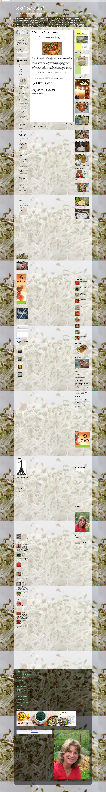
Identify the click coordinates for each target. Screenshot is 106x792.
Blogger (59, 782)
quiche (57, 78)
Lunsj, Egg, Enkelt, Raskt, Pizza (23, 22)
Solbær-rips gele (24, 620)
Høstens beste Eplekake (22, 93)
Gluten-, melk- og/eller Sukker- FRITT (45, 26)
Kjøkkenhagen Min (45, 22)
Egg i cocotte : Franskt (22, 132)
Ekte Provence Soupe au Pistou (23, 175)
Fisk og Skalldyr (52, 20)
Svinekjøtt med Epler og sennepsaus (23, 155)
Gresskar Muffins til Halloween (22, 112)
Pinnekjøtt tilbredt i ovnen (25, 593)
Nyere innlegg (34, 124)
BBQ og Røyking (32, 26)
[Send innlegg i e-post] (43, 76)
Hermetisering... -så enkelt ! (25, 563)
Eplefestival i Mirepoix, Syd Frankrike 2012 (23, 120)
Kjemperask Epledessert (23, 161)
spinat (60, 78)
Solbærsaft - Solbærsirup (24, 554)
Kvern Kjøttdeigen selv (25, 545)
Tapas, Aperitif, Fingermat (43, 24)
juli (19, 210)
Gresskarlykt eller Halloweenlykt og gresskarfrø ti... (22, 80)
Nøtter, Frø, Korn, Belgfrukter (77, 20)
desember (20, 74)
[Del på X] (47, 77)
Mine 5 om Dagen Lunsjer (23, 97)
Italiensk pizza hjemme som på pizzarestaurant (23, 107)
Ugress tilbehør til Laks (22, 150)
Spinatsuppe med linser (22, 141)
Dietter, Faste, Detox (36, 22)
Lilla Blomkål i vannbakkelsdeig (22, 192)
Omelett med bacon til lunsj (23, 159)
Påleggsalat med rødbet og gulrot (23, 114)
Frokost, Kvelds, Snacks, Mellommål (58, 22)
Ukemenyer (19, 26)
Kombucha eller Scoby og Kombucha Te (24, 612)
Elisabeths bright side (22, 356)
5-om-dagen (36, 78)
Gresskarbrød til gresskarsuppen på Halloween (22, 83)
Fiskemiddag (21, 128)
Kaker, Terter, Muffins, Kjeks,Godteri (24, 24)
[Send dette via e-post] (45, 77)
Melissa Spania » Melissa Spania (22, 345)
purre (55, 78)
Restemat (25, 26)
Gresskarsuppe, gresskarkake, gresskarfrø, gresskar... (23, 90)
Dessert (34, 24)
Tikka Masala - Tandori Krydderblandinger (84, 318)
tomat (62, 78)
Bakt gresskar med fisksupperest (22, 125)
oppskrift (46, 78)
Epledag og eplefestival (22, 145)
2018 (19, 62)
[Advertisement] (21, 399)
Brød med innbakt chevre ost (23, 137)
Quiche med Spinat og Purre (23, 187)
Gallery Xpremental (21, 371)
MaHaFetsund (20, 364)
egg (39, 78)
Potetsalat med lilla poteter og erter (23, 104)
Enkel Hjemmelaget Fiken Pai (23, 122)
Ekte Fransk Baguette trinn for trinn (25, 573)
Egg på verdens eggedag (23, 166)
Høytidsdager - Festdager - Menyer (24, 18)
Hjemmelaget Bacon (24, 535)
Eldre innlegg (69, 124)
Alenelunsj (20, 194)
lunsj (43, 78)
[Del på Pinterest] (49, 77)
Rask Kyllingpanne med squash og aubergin (23, 148)
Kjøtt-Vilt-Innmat (35, 20)
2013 (19, 71)
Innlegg (78, 469)
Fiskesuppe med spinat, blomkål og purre (22, 135)
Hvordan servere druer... (23, 173)
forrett (41, 78)
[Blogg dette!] (46, 77)
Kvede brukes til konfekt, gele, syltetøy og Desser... (23, 157)
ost (48, 78)
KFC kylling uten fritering (23, 205)
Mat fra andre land (80, 24)
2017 (19, 64)
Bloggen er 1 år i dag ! (22, 190)
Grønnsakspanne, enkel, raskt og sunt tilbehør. (23, 109)
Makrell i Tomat (21, 198)
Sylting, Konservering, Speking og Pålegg (71, 18)
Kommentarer (79, 471)
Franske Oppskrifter (71, 24)
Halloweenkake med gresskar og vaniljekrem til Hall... (23, 87)
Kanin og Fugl (43, 20)
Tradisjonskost (20, 348)
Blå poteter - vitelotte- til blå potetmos (23, 171)
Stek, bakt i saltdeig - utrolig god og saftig (23, 131)
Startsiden (52, 124)
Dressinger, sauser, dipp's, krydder (58, 24)
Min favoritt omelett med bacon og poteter (23, 117)
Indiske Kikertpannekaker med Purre (23, 101)
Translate (24, 53)
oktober (20, 77)
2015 (19, 67)
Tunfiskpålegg (21, 200)
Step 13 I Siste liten (83, 336)
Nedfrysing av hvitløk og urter (23, 197)
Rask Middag (21, 202)
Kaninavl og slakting (83, 324)
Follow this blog (34, 732)
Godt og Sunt (29, 8)
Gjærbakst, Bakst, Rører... (73, 22)
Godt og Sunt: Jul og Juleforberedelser (21, 39)
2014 (19, 69)
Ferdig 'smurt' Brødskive (23, 203)
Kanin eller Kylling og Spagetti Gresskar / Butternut (22, 178)
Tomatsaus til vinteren (84, 311)
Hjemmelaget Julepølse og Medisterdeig (24, 583)
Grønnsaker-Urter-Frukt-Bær (63, 20)
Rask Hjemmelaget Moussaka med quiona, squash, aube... (23, 181)
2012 (19, 72)
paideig (52, 78)
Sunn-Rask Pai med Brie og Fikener (23, 185)
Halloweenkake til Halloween (22, 96)
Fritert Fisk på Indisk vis (23, 99)
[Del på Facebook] (48, 77)
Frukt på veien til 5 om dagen (22, 168)
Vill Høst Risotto (21, 188)
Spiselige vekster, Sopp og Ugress (23, 20)
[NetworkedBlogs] (34, 731)
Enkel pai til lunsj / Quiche (23, 138)
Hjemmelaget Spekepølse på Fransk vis (84, 306)
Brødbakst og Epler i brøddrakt (22, 152)
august (20, 208)
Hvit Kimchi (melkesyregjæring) (83, 294)
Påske (34, 18)
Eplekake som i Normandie (23, 126)
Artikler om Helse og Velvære (61, 26)
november (20, 76)
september (21, 207)
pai (49, 78)
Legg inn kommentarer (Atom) (41, 126)
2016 (19, 66)
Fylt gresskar (21, 140)
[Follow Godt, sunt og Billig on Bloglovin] (21, 474)
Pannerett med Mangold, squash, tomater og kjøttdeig (23, 163)
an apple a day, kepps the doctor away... (23, 144)
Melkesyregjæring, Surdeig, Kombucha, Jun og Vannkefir (49, 18)
